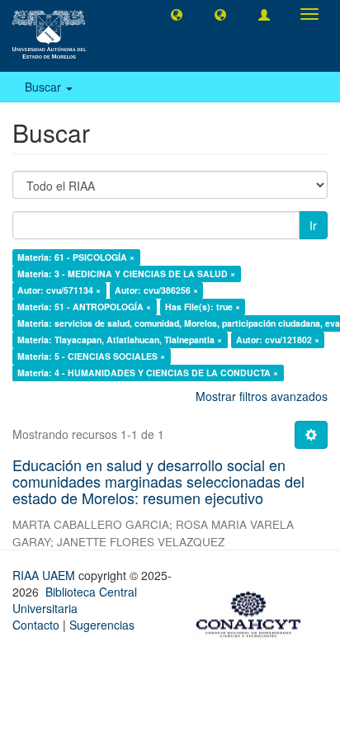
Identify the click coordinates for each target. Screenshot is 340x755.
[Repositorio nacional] (253, 611)
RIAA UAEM (45, 575)
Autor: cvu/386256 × (156, 290)
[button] (176, 14)
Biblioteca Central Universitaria (74, 599)
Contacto (35, 624)
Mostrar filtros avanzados (262, 396)
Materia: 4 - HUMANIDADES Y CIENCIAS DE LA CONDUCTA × (147, 372)
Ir (313, 225)
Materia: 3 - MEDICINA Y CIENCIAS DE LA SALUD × (126, 273)
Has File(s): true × (202, 306)
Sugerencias (102, 624)
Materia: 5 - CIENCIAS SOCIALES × (91, 356)
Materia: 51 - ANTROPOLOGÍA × (84, 306)
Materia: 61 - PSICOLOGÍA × (76, 257)
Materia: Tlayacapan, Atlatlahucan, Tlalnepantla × (119, 339)
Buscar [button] (44, 86)
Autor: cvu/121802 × (277, 339)
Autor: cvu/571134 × (59, 290)
